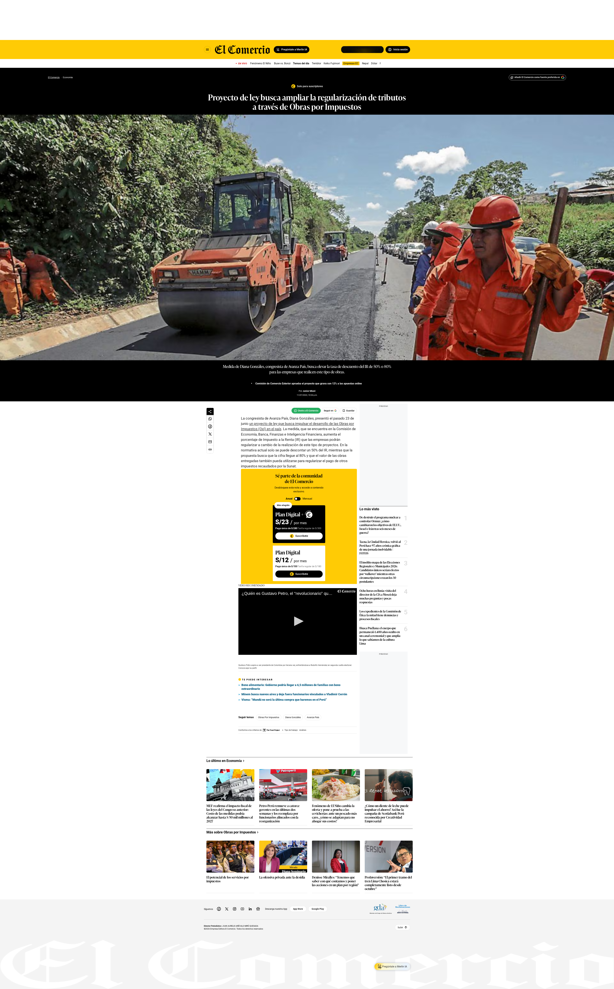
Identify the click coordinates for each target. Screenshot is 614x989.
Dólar (374, 63)
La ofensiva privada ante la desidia (282, 877)
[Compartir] (210, 411)
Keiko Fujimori (332, 63)
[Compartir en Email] (210, 442)
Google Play (318, 909)
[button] (298, 621)
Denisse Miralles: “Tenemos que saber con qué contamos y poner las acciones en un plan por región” (335, 881)
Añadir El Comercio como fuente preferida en (537, 77)
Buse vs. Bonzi (282, 63)
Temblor (316, 63)
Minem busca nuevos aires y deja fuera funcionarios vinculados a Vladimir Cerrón (294, 694)
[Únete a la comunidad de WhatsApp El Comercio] (306, 411)
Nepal (365, 63)
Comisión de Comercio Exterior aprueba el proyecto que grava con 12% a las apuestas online (308, 383)
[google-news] (258, 909)
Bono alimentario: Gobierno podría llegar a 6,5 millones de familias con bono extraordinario (290, 686)
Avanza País (313, 717)
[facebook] (219, 909)
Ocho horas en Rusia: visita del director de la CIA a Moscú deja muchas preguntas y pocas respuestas (378, 596)
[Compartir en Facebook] (210, 426)
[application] (297, 621)
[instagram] (234, 909)
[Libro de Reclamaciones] (402, 909)
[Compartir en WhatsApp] (210, 419)
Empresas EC (350, 63)
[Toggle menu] (207, 49)
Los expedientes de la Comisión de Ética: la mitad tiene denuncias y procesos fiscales (380, 615)
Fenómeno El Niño (260, 63)
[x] (227, 909)
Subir (400, 927)
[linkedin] (250, 909)
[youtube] (242, 909)
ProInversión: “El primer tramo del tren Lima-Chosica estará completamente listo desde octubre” (388, 882)
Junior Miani (309, 391)
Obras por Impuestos (268, 717)
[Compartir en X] (210, 434)
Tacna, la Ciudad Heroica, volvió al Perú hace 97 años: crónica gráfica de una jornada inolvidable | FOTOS (380, 547)
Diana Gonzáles (293, 717)
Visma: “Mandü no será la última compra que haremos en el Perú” (284, 699)
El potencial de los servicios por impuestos (227, 879)
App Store (298, 909)
